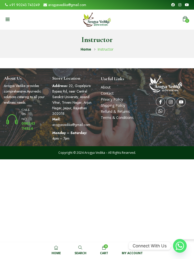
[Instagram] (170, 101)
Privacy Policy (112, 99)
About (106, 87)
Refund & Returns (115, 111)
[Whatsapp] (160, 111)
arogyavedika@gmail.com (67, 4)
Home (86, 49)
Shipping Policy (113, 105)
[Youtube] (181, 101)
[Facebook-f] (160, 101)
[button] (185, 18)
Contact (107, 93)
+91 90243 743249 (24, 4)
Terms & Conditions (117, 117)
